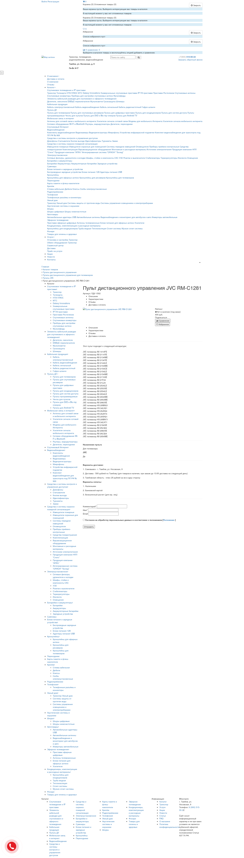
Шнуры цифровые (55, 211)
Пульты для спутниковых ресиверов (87, 112)
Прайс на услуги (54, 251)
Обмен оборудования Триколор (62, 242)
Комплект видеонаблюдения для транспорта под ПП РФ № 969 (65, 477)
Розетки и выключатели (134, 157)
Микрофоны (113, 132)
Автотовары (52, 214)
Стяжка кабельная (55, 188)
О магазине (52, 76)
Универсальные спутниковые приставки (119, 92)
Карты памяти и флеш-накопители (63, 183)
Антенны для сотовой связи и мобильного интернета (71, 121)
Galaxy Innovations (91, 92)
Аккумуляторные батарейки (84, 163)
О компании (52, 81)
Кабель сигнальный (109, 107)
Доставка (51, 248)
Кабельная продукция (57, 104)
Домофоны (52, 140)
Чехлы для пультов (74, 115)
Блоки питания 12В (91, 172)
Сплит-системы (114, 228)
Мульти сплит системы (132, 228)
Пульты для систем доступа (174, 112)
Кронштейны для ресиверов (92, 177)
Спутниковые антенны (185, 92)
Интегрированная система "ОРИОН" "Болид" (102, 152)
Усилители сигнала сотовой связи (112, 121)
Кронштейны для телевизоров (120, 177)
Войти (44, 1)
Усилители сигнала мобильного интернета (182, 121)
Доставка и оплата (55, 78)
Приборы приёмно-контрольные (164, 146)
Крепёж (50, 186)
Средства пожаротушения (65, 534)
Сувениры (51, 166)
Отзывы (50, 84)
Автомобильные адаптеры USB (61, 217)
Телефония (52, 194)
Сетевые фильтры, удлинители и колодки (66, 157)
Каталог (50, 87)
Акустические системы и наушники (63, 205)
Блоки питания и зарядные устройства (65, 169)
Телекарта (61, 92)
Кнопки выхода (78, 140)
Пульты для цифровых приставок (119, 112)
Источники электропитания (159, 149)
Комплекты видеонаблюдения (61, 132)
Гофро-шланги (148, 107)
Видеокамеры (82, 132)
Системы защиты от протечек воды (83, 203)
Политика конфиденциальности (169, 825)
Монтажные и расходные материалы (129, 149)
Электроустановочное (57, 155)
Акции (50, 253)
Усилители (139, 222)
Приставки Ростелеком (163, 92)
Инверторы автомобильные (164, 217)
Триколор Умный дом (57, 203)
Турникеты (107, 140)
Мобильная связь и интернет (60, 118)
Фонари (50, 231)
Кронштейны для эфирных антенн (63, 177)
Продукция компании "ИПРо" (68, 152)
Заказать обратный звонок (190, 59)
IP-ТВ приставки (145, 92)
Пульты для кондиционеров (148, 112)
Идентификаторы (93, 140)
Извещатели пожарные (58, 146)
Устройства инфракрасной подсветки (137, 132)
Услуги (50, 236)
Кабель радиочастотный (130, 107)
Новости (51, 256)
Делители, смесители (57, 101)
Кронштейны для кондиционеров (62, 228)
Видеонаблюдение (56, 129)
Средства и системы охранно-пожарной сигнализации (72, 143)
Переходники (53, 180)
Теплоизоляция (99, 228)
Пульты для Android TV (126, 115)
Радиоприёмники (55, 191)
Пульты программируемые (65, 396)
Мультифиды (120, 95)
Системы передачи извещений (120, 146)
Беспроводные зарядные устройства (64, 172)
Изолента (182, 157)
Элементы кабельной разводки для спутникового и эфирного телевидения (81, 98)
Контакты (51, 259)
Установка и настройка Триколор (62, 239)
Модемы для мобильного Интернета (145, 121)
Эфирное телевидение (57, 220)
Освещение (192, 157)
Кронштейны (53, 174)
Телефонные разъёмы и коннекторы (64, 197)
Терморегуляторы (169, 157)
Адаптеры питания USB (111, 172)
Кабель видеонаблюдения (87, 107)
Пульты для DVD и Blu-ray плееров (99, 115)
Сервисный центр (55, 245)
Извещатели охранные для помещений (87, 146)
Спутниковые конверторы (59, 95)
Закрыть (197, 5)
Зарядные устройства (107, 163)
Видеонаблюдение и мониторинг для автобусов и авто (126, 217)
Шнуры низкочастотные (75, 211)
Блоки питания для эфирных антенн (117, 222)
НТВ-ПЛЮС (72, 92)
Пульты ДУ (52, 109)
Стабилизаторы (153, 157)
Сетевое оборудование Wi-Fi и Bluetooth (66, 124)
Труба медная (84, 228)
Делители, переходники (122, 124)
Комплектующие (70, 149)
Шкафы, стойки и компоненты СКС (102, 157)
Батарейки (52, 163)
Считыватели (64, 140)
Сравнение (163, 320)
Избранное (163, 324)
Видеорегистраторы (98, 132)
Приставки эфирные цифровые (61, 222)
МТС (80, 92)
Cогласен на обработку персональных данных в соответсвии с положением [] (130, 519)
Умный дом (52, 200)
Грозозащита (110, 101)
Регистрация (53, 1)
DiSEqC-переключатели (79, 101)
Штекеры (120, 101)
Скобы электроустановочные (93, 188)
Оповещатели (142, 146)
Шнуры (50, 208)
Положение (169, 519)
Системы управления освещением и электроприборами (127, 203)
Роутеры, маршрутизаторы (97, 124)
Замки (115, 140)
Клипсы (76, 188)
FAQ (161, 818)
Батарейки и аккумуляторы (59, 160)
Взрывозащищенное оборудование (94, 149)
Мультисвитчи (96, 101)
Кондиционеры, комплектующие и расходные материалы (74, 225)
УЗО (121, 157)
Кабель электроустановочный (61, 107)
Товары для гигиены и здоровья (62, 234)
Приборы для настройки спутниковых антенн (92, 95)
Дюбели (68, 188)
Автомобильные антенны (88, 217)
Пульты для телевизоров (58, 112)
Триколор (51, 92)
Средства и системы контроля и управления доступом (72, 138)
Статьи (162, 815)
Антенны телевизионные (88, 222)
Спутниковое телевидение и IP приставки (66, 90)
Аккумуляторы (64, 163)
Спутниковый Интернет (58, 126)
